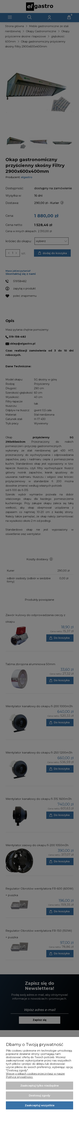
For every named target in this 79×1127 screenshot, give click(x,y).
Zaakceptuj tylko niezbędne (39, 1085)
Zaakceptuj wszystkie (39, 1105)
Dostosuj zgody (39, 1095)
